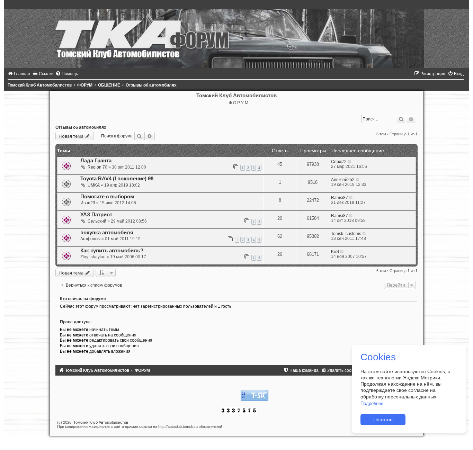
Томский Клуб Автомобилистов (100, 422)
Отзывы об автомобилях (80, 127)
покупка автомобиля (106, 232)
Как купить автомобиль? (111, 250)
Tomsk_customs (346, 233)
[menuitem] (19, 73)
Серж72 (339, 161)
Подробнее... (373, 403)
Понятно (383, 419)
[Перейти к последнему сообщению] (350, 161)
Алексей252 (343, 179)
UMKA (94, 185)
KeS (335, 251)
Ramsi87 (339, 197)
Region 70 (97, 167)
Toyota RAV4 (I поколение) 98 (116, 178)
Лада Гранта (95, 160)
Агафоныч (90, 238)
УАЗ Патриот (96, 214)
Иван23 (87, 202)
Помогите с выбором (107, 196)
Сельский (97, 221)
